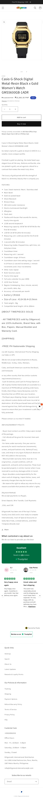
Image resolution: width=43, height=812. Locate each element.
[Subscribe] (35, 781)
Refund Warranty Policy (13, 704)
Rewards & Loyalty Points (14, 674)
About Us (8, 664)
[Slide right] (26, 71)
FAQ (6, 720)
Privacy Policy (10, 715)
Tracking (8, 689)
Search (7, 659)
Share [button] (6, 530)
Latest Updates (10, 669)
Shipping (4, 101)
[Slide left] (16, 71)
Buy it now (21, 124)
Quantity (4, 105)
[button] (2, 7)
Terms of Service (11, 709)
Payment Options (11, 699)
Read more (12, 606)
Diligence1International (23, 796)
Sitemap (8, 654)
